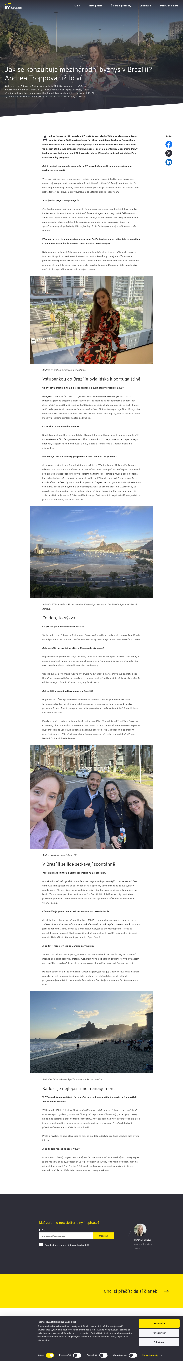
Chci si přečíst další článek (130, 1291)
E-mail (41, 1230)
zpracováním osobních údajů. (74, 1245)
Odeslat (103, 1235)
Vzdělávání (146, 5)
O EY (77, 5)
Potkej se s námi (169, 5)
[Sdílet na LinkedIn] (168, 162)
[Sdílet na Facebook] (168, 144)
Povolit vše (159, 1323)
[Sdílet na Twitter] (168, 153)
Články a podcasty (121, 5)
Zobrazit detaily (150, 1355)
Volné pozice (95, 5)
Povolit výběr (159, 1333)
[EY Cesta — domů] (13, 5)
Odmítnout (159, 1342)
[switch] (77, 1355)
